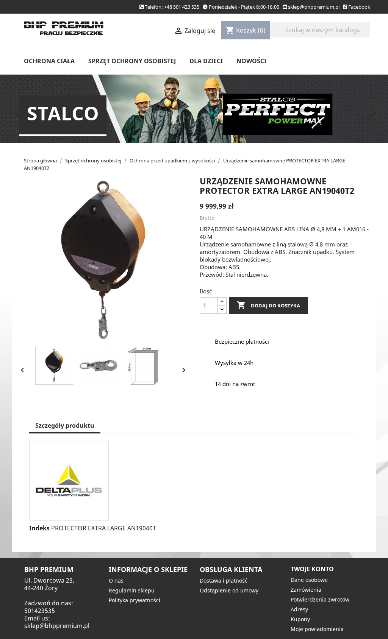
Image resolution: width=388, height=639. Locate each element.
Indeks (39, 528)
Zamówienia (306, 589)
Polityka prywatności (134, 600)
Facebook (359, 6)
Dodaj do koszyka (268, 305)
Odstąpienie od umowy (229, 590)
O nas (116, 580)
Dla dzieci (206, 61)
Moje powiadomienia (317, 629)
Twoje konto (312, 569)
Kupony (300, 619)
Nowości (251, 61)
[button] (37, 109)
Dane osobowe (309, 579)
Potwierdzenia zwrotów (320, 599)
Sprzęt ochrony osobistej (132, 61)
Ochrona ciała (49, 61)
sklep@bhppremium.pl (314, 6)
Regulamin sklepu (132, 590)
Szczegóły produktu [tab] (64, 425)
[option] (194, 109)
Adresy (299, 609)
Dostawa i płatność (223, 580)
